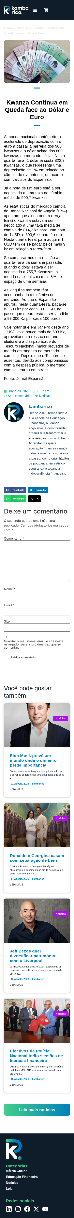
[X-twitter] (36, 1209)
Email (9, 605)
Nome (9, 589)
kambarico (38, 783)
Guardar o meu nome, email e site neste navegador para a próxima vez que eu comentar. (33, 644)
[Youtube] (45, 1209)
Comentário (14, 538)
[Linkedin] (9, 1209)
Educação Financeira (22, 1176)
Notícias (23, 28)
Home (8, 28)
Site (7, 621)
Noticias (12, 1182)
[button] (35, 10)
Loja (9, 1188)
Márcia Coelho (16, 1171)
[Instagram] (18, 1209)
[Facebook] (27, 1209)
